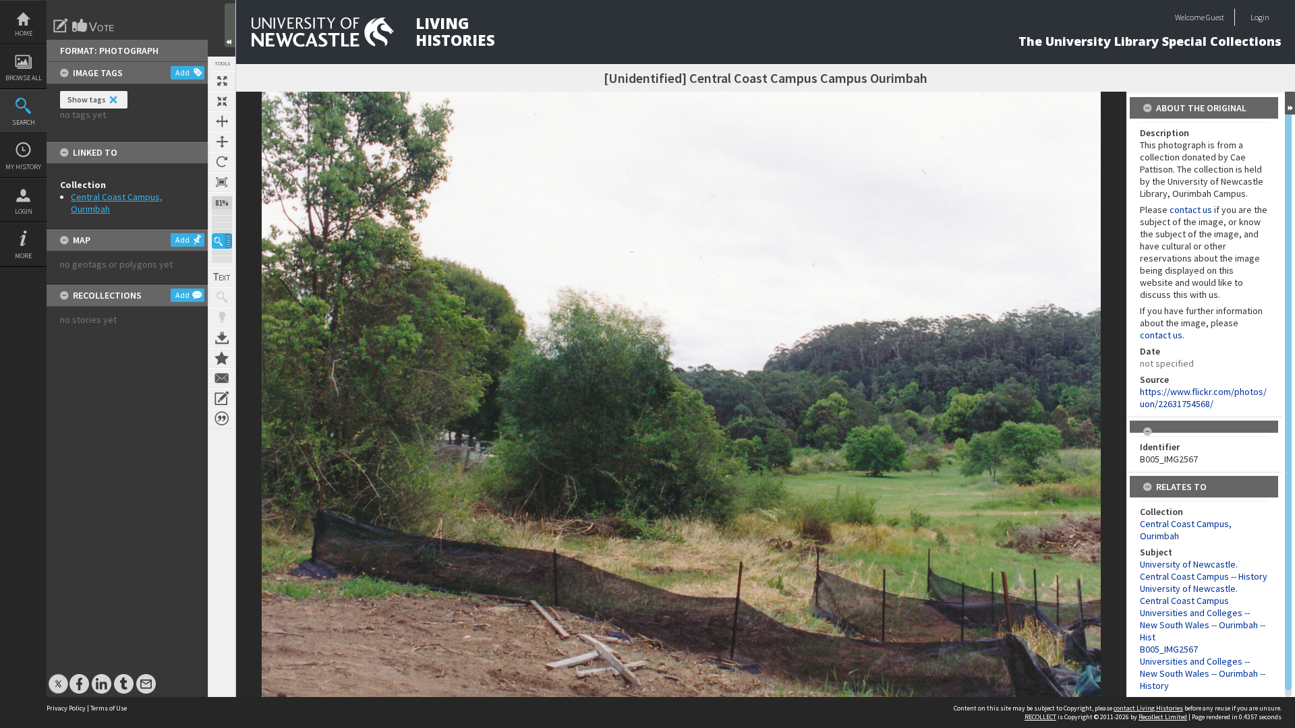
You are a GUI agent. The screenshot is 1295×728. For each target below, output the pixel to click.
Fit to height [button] (221, 141)
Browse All (23, 77)
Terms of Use (108, 708)
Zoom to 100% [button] (221, 182)
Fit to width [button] (221, 121)
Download (221, 338)
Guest (1215, 17)
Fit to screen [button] (221, 101)
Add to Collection (221, 358)
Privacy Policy (66, 708)
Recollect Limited (1163, 716)
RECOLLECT (1040, 716)
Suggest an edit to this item (60, 25)
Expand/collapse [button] (1290, 103)
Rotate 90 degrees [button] (221, 162)
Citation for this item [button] (221, 418)
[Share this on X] (58, 677)
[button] (222, 241)
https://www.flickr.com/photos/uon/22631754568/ (1203, 398)
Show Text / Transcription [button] (221, 277)
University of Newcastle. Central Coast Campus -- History (1203, 570)
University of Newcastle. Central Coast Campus (1189, 594)
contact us (1191, 210)
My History (23, 166)
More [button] (23, 255)
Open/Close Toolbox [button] (230, 25)
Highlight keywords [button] (221, 317)
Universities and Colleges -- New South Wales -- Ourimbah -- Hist (1202, 625)
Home (23, 33)
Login (23, 211)
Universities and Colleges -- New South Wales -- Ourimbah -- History (1202, 673)
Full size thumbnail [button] (221, 81)
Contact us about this (221, 378)
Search (23, 122)
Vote (93, 25)
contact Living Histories (1148, 708)
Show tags (86, 99)
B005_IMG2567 (1169, 649)
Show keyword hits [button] (221, 297)
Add (182, 72)
